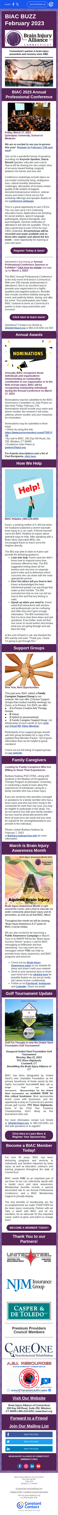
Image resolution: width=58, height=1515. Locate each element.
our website (15, 753)
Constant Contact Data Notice (35, 1492)
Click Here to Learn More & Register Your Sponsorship (29, 1135)
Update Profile (16, 1492)
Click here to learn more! (29, 317)
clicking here (40, 974)
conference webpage (21, 201)
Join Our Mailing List (29, 1426)
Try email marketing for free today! (29, 1510)
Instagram (45, 983)
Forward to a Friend (29, 1418)
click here (30, 456)
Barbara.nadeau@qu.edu (22, 835)
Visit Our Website (29, 1398)
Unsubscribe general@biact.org (29, 1488)
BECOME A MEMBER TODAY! (29, 1227)
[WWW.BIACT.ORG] (29, 1459)
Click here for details (30, 267)
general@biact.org (32, 1495)
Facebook (32, 983)
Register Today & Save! (29, 250)
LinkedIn (21, 986)
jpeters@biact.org (15, 447)
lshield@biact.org (15, 328)
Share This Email (31, 1434)
